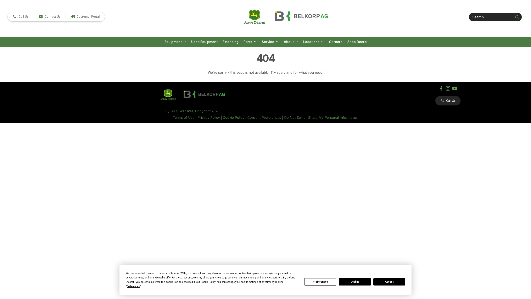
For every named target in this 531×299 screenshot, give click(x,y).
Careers (335, 42)
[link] (85, 16)
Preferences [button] (133, 286)
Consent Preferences (264, 117)
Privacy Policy (208, 117)
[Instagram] (448, 88)
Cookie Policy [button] (208, 282)
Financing (231, 42)
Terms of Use (183, 117)
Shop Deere (357, 42)
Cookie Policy (233, 117)
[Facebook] (441, 88)
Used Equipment (204, 42)
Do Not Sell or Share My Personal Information (321, 117)
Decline (355, 281)
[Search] (517, 17)
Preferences (320, 281)
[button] (21, 16)
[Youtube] (454, 88)
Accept (389, 281)
